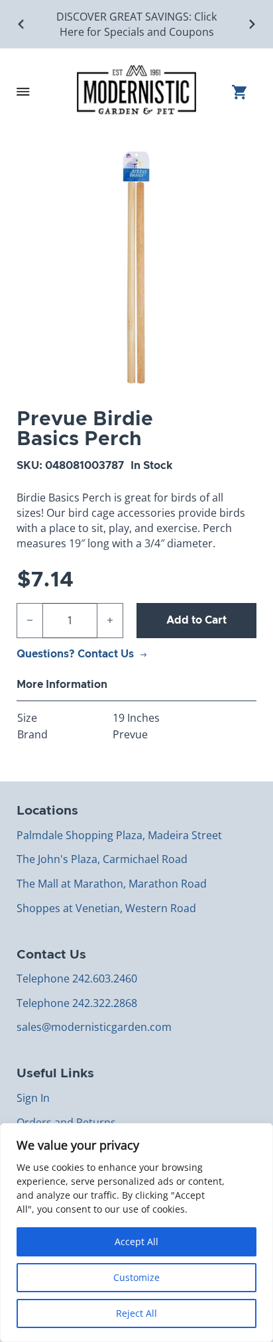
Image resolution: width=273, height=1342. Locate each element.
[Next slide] (251, 24)
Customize (136, 1277)
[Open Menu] (23, 91)
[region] (136, 1232)
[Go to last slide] (22, 24)
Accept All (136, 1241)
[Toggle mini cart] (244, 92)
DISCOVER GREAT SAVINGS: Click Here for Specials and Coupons (136, 24)
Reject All (136, 1313)
